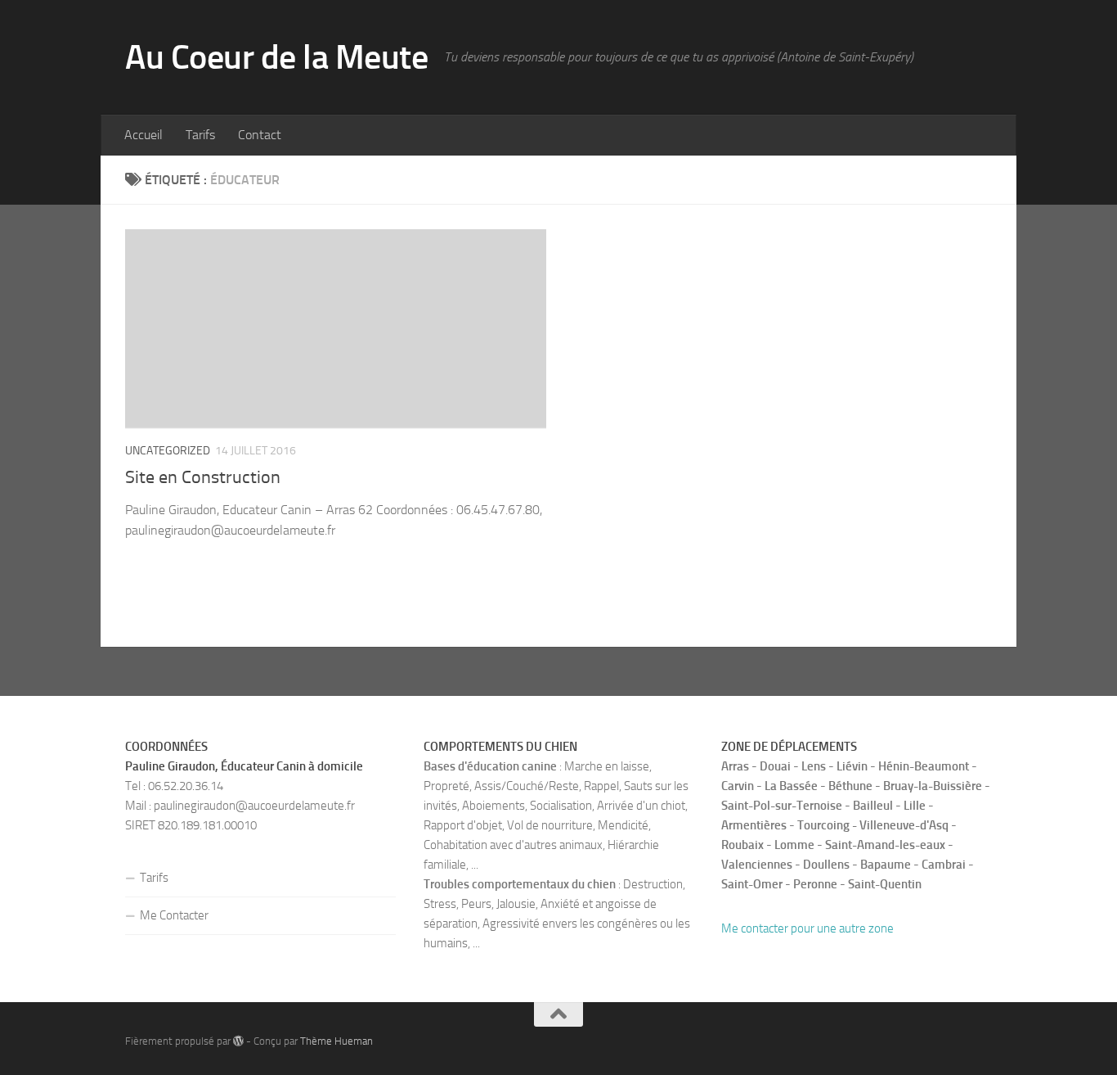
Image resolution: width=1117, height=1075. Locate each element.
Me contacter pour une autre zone (807, 928)
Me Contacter (174, 915)
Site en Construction (202, 477)
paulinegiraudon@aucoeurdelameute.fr (254, 805)
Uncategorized (167, 451)
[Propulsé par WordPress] (238, 1041)
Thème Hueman (336, 1041)
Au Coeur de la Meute (276, 57)
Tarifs (200, 134)
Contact (259, 134)
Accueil (143, 134)
